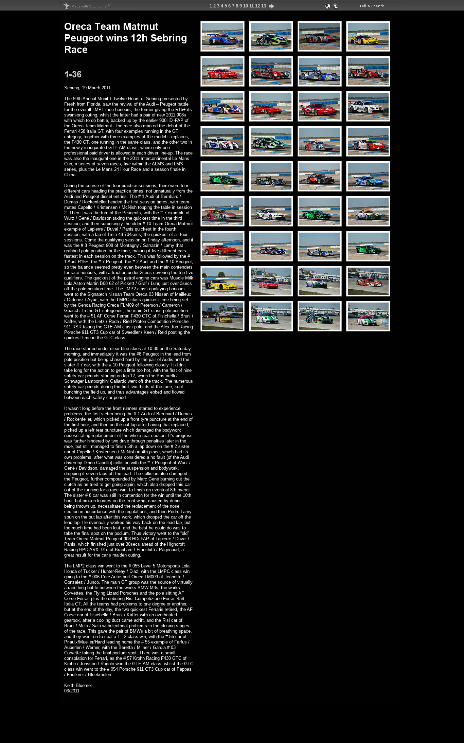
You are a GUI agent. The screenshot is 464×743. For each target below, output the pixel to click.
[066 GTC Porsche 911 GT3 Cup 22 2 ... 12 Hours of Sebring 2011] (222, 48)
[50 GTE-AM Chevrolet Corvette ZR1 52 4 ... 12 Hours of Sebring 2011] (368, 48)
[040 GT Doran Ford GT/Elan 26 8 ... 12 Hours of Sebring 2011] (319, 48)
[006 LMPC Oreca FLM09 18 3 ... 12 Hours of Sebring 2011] (319, 83)
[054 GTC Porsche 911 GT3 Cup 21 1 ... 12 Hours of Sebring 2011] (271, 328)
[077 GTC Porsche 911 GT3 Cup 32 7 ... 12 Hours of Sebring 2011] (368, 223)
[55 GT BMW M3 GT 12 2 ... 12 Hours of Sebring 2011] (368, 118)
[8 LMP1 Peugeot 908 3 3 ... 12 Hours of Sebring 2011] (271, 258)
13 (263, 5)
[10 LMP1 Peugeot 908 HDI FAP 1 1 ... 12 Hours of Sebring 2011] (222, 118)
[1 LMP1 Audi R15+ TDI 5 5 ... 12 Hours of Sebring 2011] (271, 83)
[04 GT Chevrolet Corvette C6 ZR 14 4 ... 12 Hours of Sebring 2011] (222, 293)
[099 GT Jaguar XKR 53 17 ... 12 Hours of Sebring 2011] (271, 153)
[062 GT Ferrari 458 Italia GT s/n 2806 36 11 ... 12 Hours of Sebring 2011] (271, 118)
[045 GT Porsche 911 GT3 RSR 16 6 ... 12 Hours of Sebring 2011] (319, 153)
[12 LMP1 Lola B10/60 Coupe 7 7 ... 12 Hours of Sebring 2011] (368, 293)
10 (245, 5)
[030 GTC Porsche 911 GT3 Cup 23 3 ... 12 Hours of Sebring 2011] (319, 188)
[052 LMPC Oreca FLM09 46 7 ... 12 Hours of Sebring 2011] (271, 188)
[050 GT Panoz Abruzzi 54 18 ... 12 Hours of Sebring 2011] (222, 153)
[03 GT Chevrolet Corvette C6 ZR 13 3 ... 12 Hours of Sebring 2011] (222, 328)
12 (257, 5)
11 (251, 5)
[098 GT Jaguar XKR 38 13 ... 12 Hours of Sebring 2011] (271, 48)
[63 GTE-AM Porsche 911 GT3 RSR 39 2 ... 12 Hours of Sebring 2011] (368, 188)
